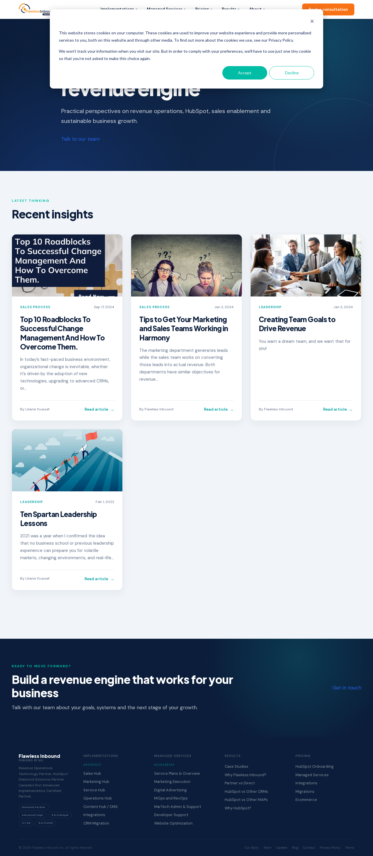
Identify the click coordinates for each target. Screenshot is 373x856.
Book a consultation (328, 9)
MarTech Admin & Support (177, 806)
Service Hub (94, 790)
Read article (99, 409)
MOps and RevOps (171, 798)
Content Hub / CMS (100, 806)
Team (267, 848)
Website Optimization (173, 823)
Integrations (94, 814)
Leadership (270, 307)
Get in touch (346, 687)
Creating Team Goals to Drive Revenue (297, 324)
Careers (281, 848)
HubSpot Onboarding (314, 766)
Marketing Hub (96, 781)
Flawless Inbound (159, 409)
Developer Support (171, 814)
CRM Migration (96, 823)
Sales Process (35, 307)
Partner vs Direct (240, 783)
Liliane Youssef (37, 409)
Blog (295, 848)
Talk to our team (80, 139)
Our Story (251, 848)
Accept (244, 72)
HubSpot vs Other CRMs (246, 791)
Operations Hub (97, 798)
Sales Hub (92, 773)
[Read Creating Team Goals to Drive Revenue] (306, 265)
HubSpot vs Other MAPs (246, 799)
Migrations (304, 791)
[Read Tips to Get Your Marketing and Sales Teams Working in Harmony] (186, 265)
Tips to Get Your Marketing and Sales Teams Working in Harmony (183, 328)
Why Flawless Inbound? (245, 774)
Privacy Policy (330, 848)
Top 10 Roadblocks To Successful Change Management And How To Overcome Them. (62, 333)
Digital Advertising (170, 790)
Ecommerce (306, 799)
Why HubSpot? (238, 808)
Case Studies (236, 766)
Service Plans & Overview (177, 773)
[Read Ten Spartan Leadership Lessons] (67, 460)
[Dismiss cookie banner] (312, 22)
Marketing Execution (172, 781)
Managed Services (312, 774)
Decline (292, 72)
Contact (309, 848)
